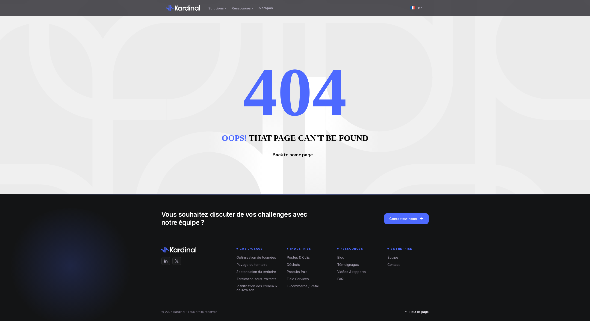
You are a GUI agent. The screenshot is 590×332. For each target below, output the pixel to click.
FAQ (340, 279)
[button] (295, 155)
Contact (393, 265)
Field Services (298, 279)
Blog (340, 257)
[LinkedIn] (165, 261)
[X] (176, 261)
